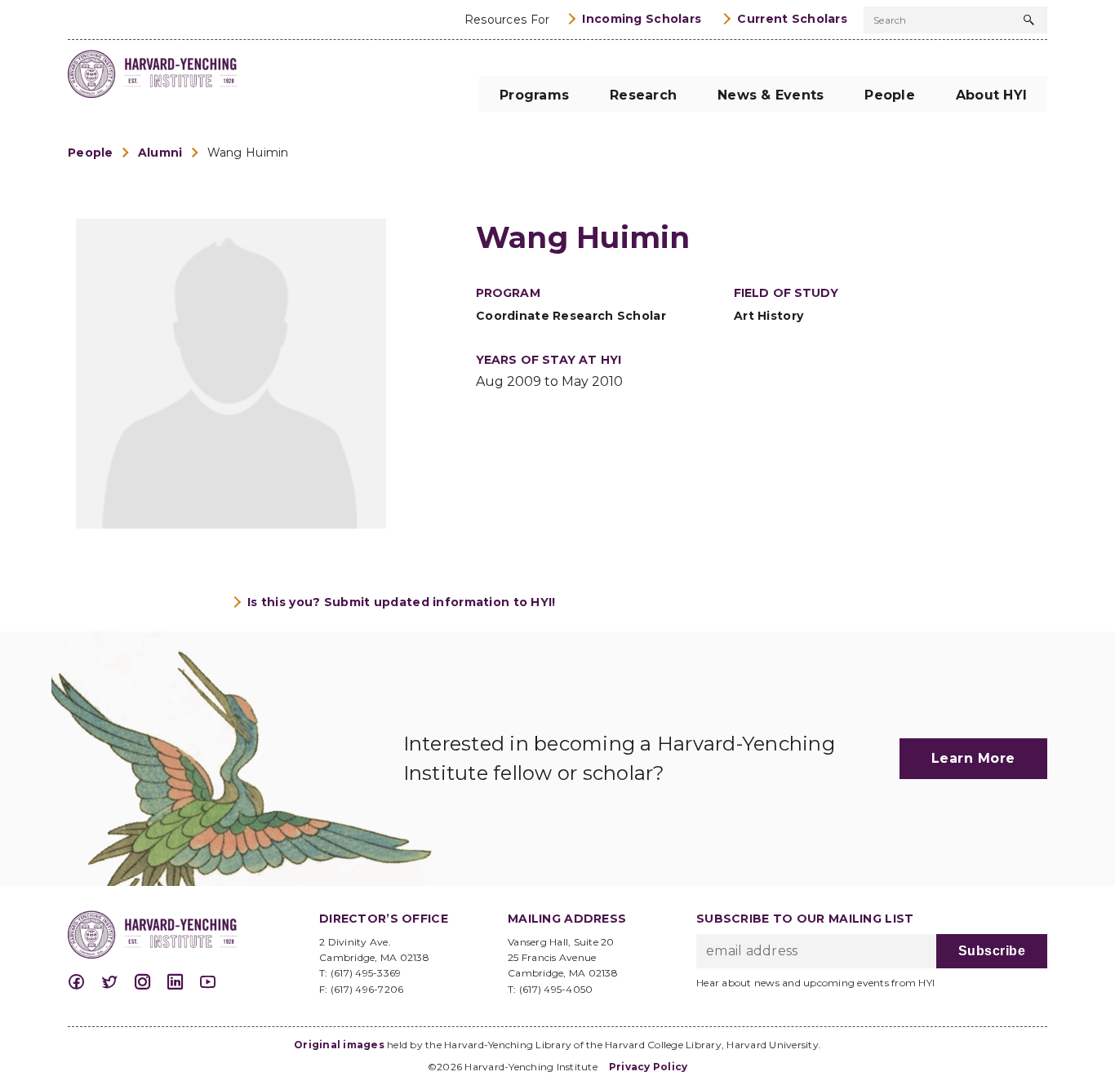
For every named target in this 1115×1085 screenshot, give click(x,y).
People (90, 152)
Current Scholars (792, 18)
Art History (768, 315)
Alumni (160, 152)
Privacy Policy (648, 1067)
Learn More (973, 758)
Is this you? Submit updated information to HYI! (401, 602)
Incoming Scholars (641, 18)
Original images (339, 1044)
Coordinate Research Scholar (571, 315)
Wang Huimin (248, 152)
